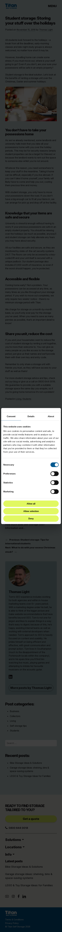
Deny (31, 518)
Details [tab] (31, 416)
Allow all (31, 503)
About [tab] (51, 416)
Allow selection (31, 511)
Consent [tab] (11, 416)
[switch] (54, 473)
